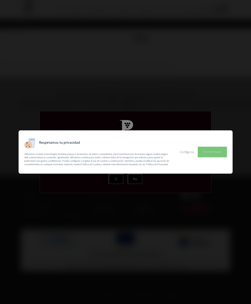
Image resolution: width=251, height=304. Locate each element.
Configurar (187, 152)
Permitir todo (212, 152)
